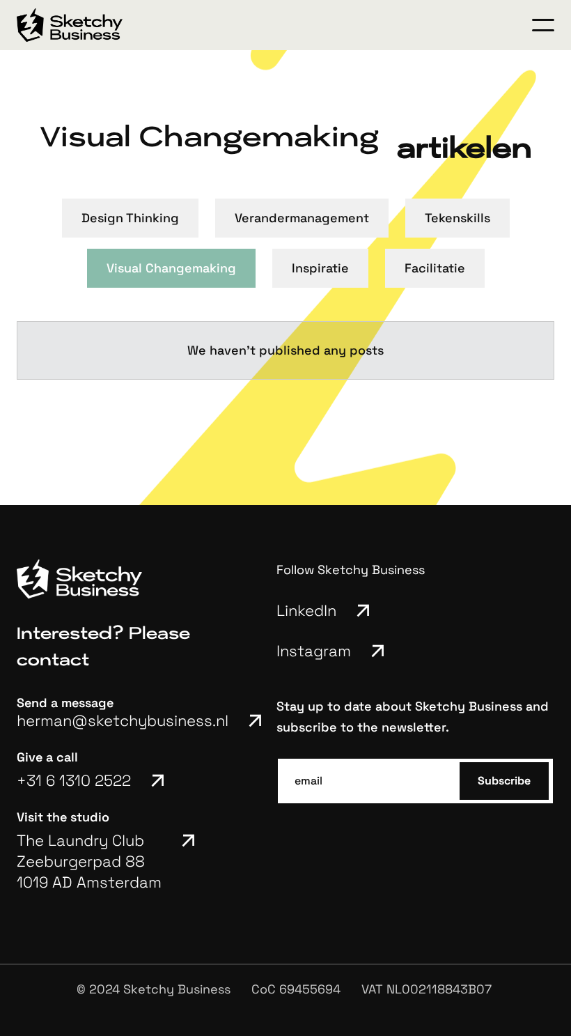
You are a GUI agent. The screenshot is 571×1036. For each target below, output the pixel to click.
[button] (543, 25)
